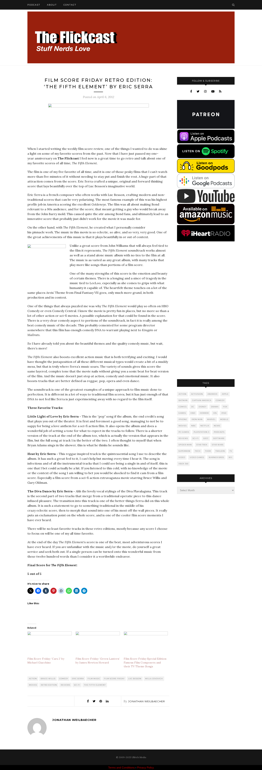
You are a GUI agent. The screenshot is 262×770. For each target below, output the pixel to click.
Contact (69, 4)
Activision (197, 394)
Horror (204, 413)
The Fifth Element (95, 685)
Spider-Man (185, 445)
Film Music (94, 679)
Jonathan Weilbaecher (146, 701)
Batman (183, 400)
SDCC (206, 438)
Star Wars (217, 445)
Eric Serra (78, 679)
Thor (208, 451)
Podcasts (219, 432)
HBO (192, 413)
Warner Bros (216, 457)
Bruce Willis (48, 679)
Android (212, 394)
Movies (33, 685)
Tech (197, 451)
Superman (184, 451)
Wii (230, 457)
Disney (202, 407)
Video (182, 457)
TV (231, 451)
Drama (214, 407)
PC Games (184, 432)
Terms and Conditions (121, 767)
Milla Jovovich (154, 679)
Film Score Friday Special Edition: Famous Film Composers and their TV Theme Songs (145, 662)
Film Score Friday (114, 679)
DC (192, 407)
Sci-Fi (77, 685)
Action (33, 679)
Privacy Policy (145, 767)
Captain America (201, 400)
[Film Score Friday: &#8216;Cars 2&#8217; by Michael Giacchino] (49, 644)
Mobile (224, 419)
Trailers (220, 451)
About (52, 4)
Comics (183, 407)
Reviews (65, 685)
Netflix (204, 426)
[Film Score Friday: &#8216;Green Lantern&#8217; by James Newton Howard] (98, 644)
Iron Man (197, 419)
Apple (225, 394)
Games (182, 413)
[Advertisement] (206, 310)
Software (219, 438)
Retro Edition (49, 685)
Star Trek (201, 445)
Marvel (211, 419)
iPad (223, 413)
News (217, 426)
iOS (215, 413)
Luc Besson (134, 679)
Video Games (197, 457)
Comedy (63, 679)
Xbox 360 (183, 464)
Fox (225, 407)
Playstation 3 (201, 432)
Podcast (33, 4)
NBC (193, 426)
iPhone (183, 419)
